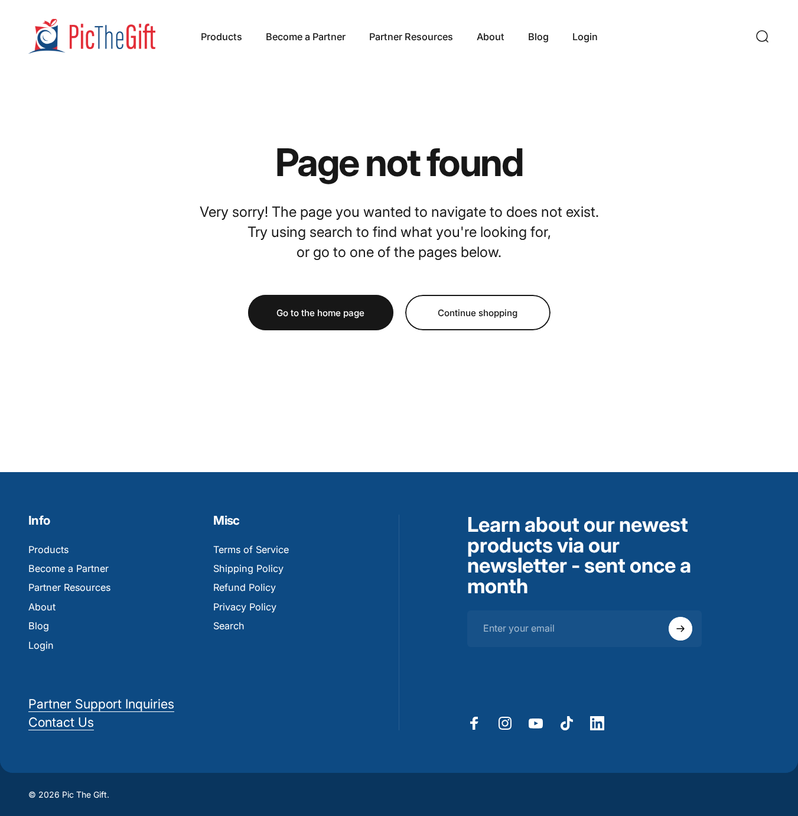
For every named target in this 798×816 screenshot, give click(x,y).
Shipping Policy (248, 568)
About (42, 607)
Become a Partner (68, 568)
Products (48, 549)
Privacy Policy (244, 607)
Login (41, 645)
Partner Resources (69, 587)
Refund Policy (244, 587)
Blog (38, 626)
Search (229, 626)
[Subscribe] (680, 629)
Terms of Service (251, 549)
